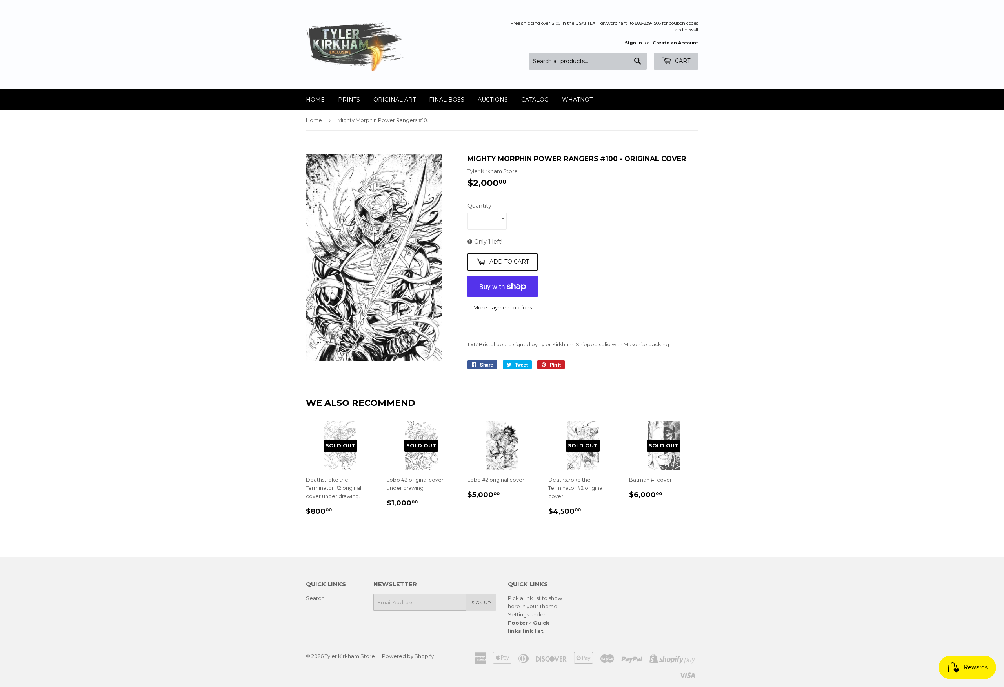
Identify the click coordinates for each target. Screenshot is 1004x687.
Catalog (535, 99)
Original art (394, 99)
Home (315, 99)
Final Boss (446, 99)
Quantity (479, 205)
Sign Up (481, 602)
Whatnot (577, 99)
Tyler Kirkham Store (350, 656)
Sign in (633, 42)
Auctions (493, 99)
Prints (349, 99)
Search (315, 598)
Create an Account (675, 42)
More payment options (502, 307)
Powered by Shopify (408, 656)
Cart (681, 60)
